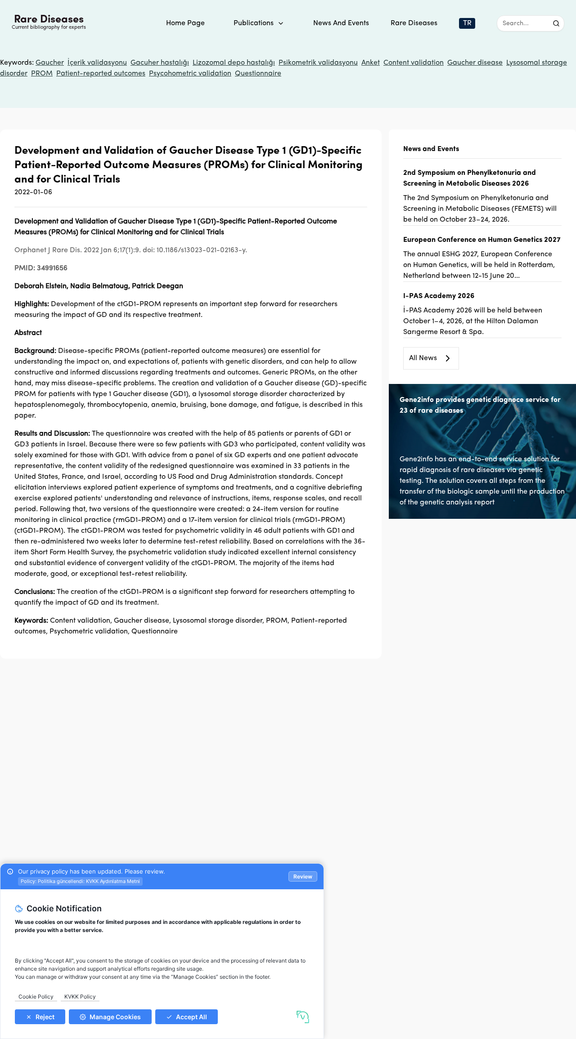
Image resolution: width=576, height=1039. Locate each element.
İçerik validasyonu (97, 63)
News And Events (341, 23)
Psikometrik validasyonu (318, 63)
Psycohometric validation (190, 73)
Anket (370, 63)
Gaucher (50, 63)
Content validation (413, 63)
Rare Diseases (414, 23)
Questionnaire (258, 73)
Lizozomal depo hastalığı (234, 63)
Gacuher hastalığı (159, 63)
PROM (42, 73)
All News (423, 358)
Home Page (185, 23)
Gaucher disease (475, 63)
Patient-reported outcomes (100, 73)
